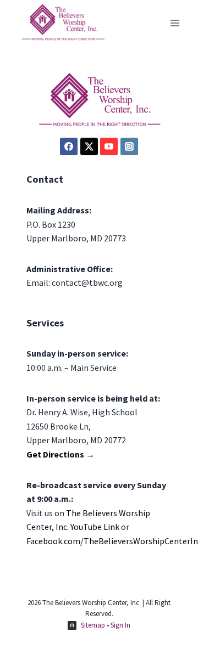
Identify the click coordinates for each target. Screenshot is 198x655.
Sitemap (93, 625)
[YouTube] (109, 146)
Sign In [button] (120, 625)
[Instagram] (129, 146)
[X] (89, 146)
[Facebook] (69, 146)
